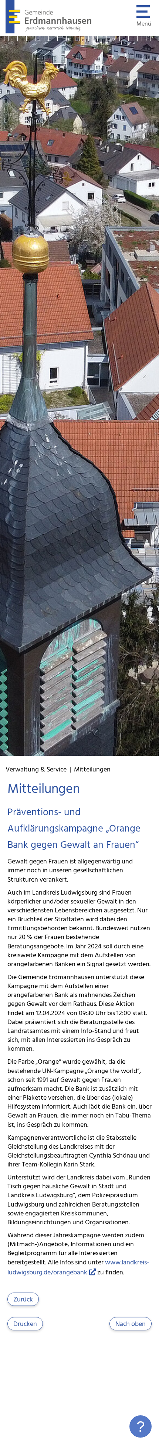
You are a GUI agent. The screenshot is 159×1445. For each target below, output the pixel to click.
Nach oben (130, 1324)
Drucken (25, 1324)
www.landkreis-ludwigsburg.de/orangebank (78, 1267)
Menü (143, 24)
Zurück (23, 1299)
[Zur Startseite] (49, 32)
